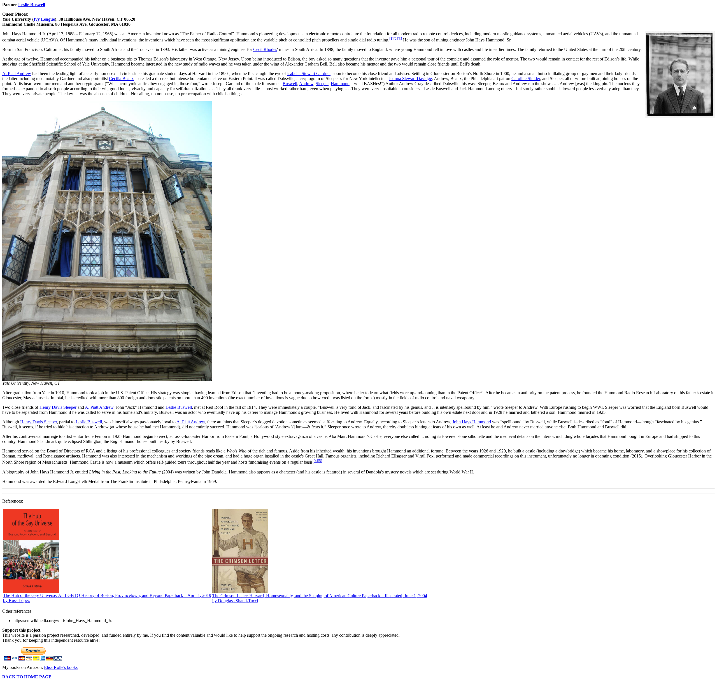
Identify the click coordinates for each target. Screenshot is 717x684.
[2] (396, 38)
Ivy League (44, 19)
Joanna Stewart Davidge (410, 78)
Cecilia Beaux (121, 78)
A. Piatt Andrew (16, 73)
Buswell (290, 83)
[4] (316, 461)
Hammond (340, 83)
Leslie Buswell (31, 4)
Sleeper (322, 83)
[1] (391, 38)
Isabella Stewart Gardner (308, 73)
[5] (320, 461)
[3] (400, 38)
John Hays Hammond (471, 421)
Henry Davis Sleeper (57, 407)
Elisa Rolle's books (61, 667)
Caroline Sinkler (525, 78)
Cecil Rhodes (265, 49)
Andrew (306, 83)
